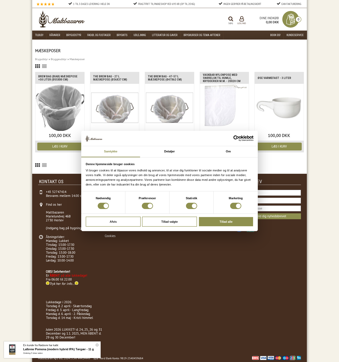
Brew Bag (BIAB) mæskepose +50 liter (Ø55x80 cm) (57, 78)
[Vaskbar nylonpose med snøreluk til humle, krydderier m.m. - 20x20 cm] (224, 107)
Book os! (275, 35)
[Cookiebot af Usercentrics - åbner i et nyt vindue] (236, 138)
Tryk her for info (60, 283)
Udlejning (140, 35)
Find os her (54, 204)
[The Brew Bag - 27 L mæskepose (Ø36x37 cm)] (114, 107)
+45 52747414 (56, 192)
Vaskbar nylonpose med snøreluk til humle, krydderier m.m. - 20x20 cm (222, 78)
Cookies (110, 236)
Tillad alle (226, 221)
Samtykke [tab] (111, 151)
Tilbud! (39, 35)
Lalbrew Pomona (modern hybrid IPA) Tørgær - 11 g (58, 349)
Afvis (113, 221)
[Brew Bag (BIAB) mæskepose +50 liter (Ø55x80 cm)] (59, 107)
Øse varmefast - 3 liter (274, 78)
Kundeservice (295, 35)
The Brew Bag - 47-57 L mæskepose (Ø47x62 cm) (165, 78)
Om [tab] (228, 151)
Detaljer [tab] (169, 151)
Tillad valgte (169, 221)
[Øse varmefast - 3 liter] (279, 107)
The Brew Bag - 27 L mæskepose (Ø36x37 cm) (110, 78)
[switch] (147, 206)
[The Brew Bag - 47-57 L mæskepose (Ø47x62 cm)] (169, 107)
